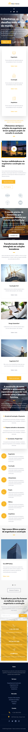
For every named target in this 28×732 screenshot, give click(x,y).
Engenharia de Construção (14, 683)
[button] (14, 9)
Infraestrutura (14, 687)
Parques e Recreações (14, 697)
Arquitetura (14, 689)
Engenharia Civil (14, 685)
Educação (14, 701)
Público (14, 703)
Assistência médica (14, 699)
